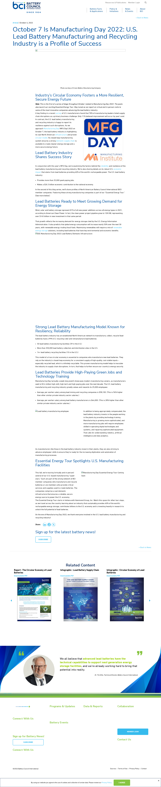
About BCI (142, 10)
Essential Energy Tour (57, 713)
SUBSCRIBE (43, 540)
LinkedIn (17, 722)
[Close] (158, 780)
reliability (104, 166)
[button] (146, 3)
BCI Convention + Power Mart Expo (62, 729)
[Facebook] (49, 525)
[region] (80, 782)
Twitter (17, 728)
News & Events (129, 10)
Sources (113, 769)
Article (15, 23)
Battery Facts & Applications (96, 10)
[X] (54, 525)
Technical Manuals (90, 721)
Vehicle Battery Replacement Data (95, 724)
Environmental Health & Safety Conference (65, 732)
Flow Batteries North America (60, 735)
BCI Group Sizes (89, 713)
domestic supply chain (65, 141)
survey (58, 113)
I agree (122, 783)
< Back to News (142, 18)
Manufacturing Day (51, 129)
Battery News (54, 710)
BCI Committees (122, 716)
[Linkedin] (45, 525)
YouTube (18, 725)
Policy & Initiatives (114, 10)
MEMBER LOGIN (133, 732)
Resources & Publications (115, 3)
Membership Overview (125, 713)
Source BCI (87, 718)
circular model (41, 138)
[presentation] (11, 601)
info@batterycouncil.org (125, 743)
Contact (144, 769)
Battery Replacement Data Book (94, 710)
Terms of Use (122, 769)
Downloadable (20, 576)
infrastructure (61, 135)
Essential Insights (56, 716)
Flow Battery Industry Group (127, 724)
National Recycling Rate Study (94, 716)
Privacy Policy (106, 782)
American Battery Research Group (129, 718)
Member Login (134, 3)
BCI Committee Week (57, 726)
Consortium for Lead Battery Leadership (131, 721)
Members (120, 710)
